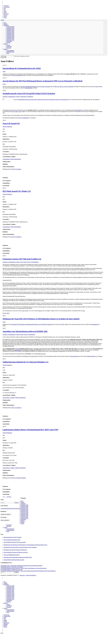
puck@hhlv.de (18, 350)
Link (23, 310)
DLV (8, 313)
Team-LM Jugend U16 (11, 123)
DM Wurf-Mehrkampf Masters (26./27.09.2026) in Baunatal (36, 86)
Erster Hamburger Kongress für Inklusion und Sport (16, 552)
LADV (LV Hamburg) (16, 169)
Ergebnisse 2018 (24, 515)
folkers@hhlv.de (91, 356)
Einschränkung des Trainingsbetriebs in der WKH (22, 68)
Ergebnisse (23, 503)
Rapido (21, 334)
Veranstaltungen (35, 262)
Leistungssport (23, 96)
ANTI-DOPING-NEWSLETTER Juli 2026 (14, 559)
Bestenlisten (23, 519)
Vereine (22, 523)
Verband (22, 522)
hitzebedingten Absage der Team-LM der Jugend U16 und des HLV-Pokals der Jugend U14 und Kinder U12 (43, 99)
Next (10, 496)
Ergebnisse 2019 (24, 514)
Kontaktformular (10, 530)
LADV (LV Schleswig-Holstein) (18, 477)
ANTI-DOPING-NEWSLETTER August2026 (14, 542)
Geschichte (9, 524)
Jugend (17, 96)
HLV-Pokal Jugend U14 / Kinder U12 (17, 191)
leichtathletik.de (28, 88)
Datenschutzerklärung (31, 575)
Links (7, 531)
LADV (96, 86)
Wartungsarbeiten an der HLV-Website (12, 537)
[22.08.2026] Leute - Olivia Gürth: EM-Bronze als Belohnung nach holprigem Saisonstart (21, 565)
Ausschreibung (78, 110)
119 (7, 496)
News (21, 501)
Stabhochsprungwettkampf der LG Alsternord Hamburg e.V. (25, 362)
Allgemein (5, 96)
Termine (22, 502)
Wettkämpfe (30, 96)
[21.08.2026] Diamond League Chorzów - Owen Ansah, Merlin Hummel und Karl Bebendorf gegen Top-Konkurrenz (28, 571)
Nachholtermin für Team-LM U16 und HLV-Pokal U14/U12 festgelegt (29, 93)
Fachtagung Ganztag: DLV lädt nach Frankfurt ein (22, 259)
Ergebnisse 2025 (24, 506)
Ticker (4, 71)
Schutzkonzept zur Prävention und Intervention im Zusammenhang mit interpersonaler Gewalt (25, 544)
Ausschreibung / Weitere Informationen (12, 159)
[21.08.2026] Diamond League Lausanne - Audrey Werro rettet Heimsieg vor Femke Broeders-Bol (23, 568)
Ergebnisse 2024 (24, 507)
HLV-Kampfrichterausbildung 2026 (12, 539)
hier (84, 310)
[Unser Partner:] (10, 508)
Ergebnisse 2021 (24, 511)
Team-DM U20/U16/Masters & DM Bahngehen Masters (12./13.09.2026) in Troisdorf (32, 324)
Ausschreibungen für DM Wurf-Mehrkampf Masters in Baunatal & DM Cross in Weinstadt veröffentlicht (42, 81)
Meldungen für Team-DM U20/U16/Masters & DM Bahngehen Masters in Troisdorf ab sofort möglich (41, 319)
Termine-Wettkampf (7, 126)
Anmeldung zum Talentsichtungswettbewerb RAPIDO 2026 (25, 331)
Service (29, 262)
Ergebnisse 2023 (24, 509)
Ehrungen (8, 526)
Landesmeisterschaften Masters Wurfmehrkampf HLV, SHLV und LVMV (30, 430)
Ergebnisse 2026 (24, 505)
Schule (25, 262)
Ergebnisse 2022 (24, 510)
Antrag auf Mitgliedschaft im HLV (12, 554)
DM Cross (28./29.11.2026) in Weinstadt (63, 86)
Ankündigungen (12, 96)
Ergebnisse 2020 (24, 513)
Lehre (21, 262)
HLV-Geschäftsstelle (17, 75)
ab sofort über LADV (16, 111)
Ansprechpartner (10, 528)
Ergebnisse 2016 (24, 518)
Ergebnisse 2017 (24, 517)
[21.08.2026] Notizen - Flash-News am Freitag (11, 569)
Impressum (22, 575)
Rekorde (22, 520)
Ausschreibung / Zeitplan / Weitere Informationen (14, 397)
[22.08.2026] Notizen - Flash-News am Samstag (12, 567)
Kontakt (5, 527)
